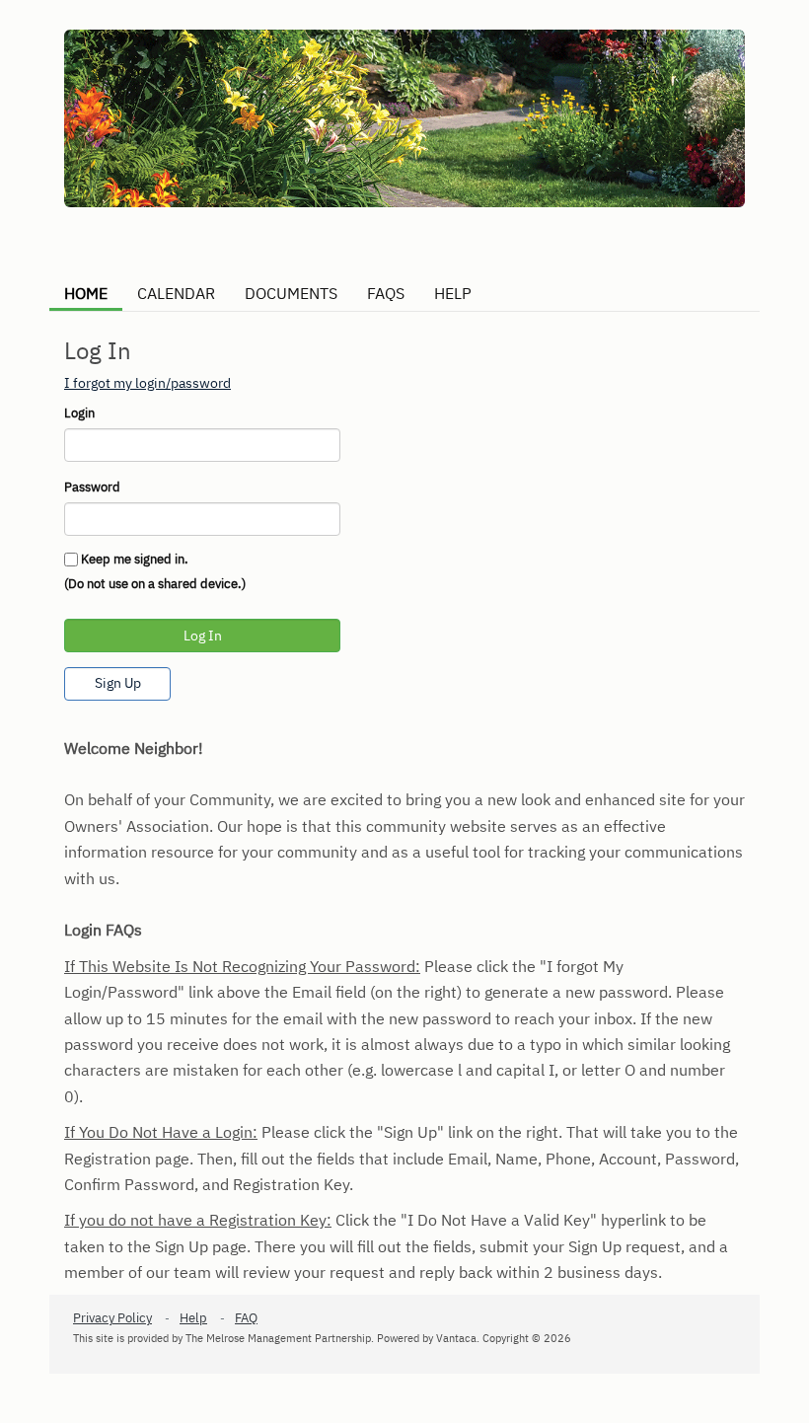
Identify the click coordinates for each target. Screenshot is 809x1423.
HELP (453, 293)
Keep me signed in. (134, 559)
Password (92, 487)
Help (193, 1318)
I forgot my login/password (147, 383)
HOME (86, 293)
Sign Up (118, 683)
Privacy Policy (112, 1318)
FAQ (246, 1318)
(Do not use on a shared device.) (155, 583)
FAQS (385, 293)
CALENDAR (176, 293)
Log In (203, 635)
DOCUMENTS (291, 293)
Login (79, 413)
